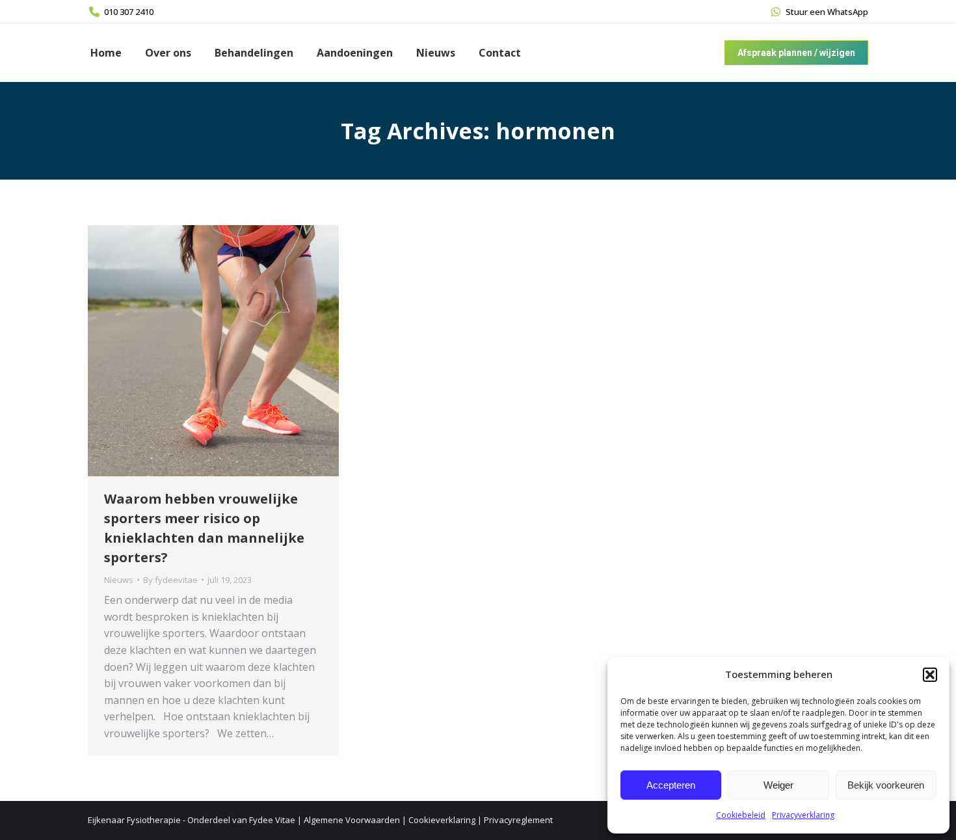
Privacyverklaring (803, 814)
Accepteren (670, 785)
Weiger (778, 785)
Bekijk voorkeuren (885, 785)
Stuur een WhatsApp (827, 12)
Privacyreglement (518, 820)
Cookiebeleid (740, 814)
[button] (929, 674)
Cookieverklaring (441, 820)
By (170, 580)
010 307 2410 (128, 12)
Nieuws (118, 580)
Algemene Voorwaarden (352, 820)
